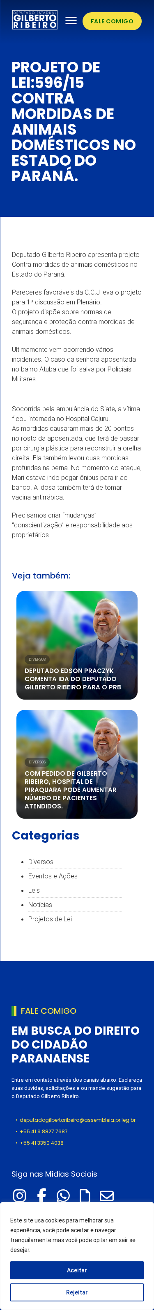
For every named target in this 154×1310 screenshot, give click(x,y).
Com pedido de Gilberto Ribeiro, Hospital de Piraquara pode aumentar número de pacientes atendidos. (71, 789)
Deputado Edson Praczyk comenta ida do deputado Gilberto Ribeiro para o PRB (73, 678)
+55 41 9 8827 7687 (44, 1131)
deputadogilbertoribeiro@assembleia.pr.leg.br (78, 1119)
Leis (34, 890)
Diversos (37, 659)
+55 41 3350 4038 (42, 1142)
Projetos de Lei (50, 919)
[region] (77, 1256)
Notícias (40, 904)
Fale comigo (112, 21)
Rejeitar (77, 1292)
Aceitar (77, 1270)
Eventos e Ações (53, 876)
